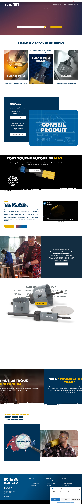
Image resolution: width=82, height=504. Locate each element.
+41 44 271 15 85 (7, 492)
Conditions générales (70, 502)
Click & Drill (64, 4)
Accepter (56, 499)
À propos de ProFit (56, 4)
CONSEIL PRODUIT (53, 128)
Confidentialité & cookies (61, 502)
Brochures (51, 0)
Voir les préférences (76, 499)
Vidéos (46, 0)
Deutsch (76, 0)
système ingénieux (14, 163)
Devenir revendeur (68, 0)
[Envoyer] (45, 27)
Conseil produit (41, 0)
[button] (79, 488)
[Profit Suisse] (11, 4)
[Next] (79, 389)
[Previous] (3, 389)
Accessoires (66, 485)
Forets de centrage (68, 483)
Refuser (65, 499)
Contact (75, 4)
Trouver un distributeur (59, 0)
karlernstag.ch (7, 493)
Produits (70, 4)
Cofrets (65, 480)
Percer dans (33, 485)
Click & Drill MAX (51, 483)
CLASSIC (66, 76)
